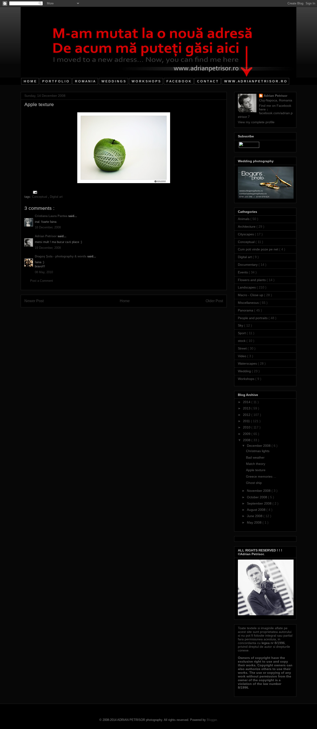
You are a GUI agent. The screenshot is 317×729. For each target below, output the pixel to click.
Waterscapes (248, 363)
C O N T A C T (207, 81)
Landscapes (247, 287)
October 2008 (257, 497)
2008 (247, 440)
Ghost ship (254, 483)
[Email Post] (34, 192)
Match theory (255, 464)
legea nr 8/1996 (273, 643)
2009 (247, 434)
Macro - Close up (251, 295)
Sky (241, 325)
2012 (247, 415)
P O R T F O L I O (55, 81)
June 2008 (255, 516)
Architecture (247, 226)
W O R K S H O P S (146, 81)
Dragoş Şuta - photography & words (61, 256)
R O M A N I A (85, 81)
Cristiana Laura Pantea (51, 216)
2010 (247, 427)
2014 (247, 402)
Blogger (212, 720)
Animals (244, 219)
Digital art (56, 196)
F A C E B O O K (178, 81)
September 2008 (259, 503)
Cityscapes (246, 234)
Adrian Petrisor (46, 236)
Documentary (248, 264)
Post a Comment (41, 280)
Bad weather (255, 457)
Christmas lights (257, 451)
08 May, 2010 (44, 272)
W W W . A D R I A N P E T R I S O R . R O (255, 81)
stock (242, 341)
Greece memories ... (261, 476)
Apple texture (255, 470)
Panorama (246, 310)
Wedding (245, 371)
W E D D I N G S (113, 81)
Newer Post (34, 301)
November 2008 (259, 490)
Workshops (246, 379)
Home (125, 301)
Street (243, 348)
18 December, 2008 (48, 227)
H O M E (30, 81)
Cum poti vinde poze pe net (258, 249)
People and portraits (253, 318)
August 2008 (256, 510)
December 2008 (259, 445)
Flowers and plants (252, 280)
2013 (247, 408)
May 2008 (254, 522)
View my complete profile (256, 122)
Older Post (214, 301)
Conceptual (40, 196)
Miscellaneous (249, 303)
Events (243, 272)
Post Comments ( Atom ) (133, 313)
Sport (242, 333)
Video (242, 356)
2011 (247, 421)
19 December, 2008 (48, 247)
